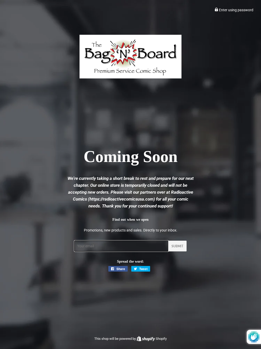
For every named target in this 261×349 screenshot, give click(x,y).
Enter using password (235, 10)
